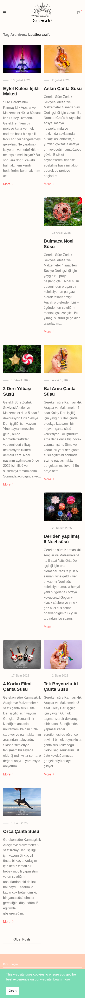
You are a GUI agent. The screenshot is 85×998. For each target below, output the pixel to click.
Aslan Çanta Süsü (63, 88)
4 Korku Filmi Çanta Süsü (17, 686)
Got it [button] (13, 990)
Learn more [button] (61, 979)
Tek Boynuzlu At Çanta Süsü (61, 686)
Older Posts (22, 939)
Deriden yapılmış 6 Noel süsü (62, 539)
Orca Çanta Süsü (21, 831)
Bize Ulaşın (10, 964)
